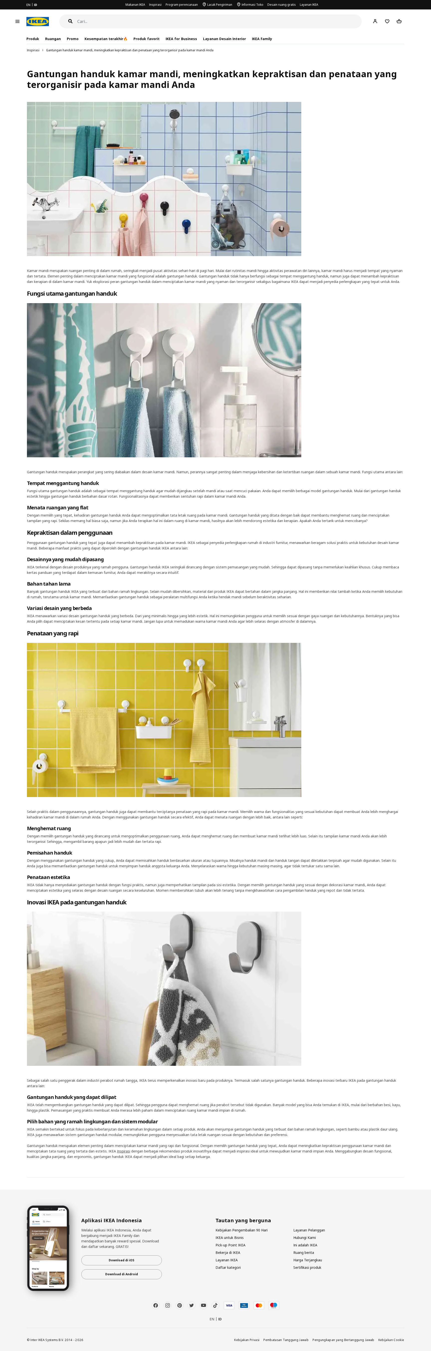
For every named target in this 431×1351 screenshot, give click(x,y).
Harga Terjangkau (307, 1260)
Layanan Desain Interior (224, 38)
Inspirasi (155, 4)
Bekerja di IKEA (228, 1252)
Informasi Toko (252, 4)
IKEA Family (262, 38)
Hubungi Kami (304, 1237)
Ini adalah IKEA (305, 1245)
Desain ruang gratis (281, 4)
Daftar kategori (228, 1267)
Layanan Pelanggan (309, 1230)
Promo (73, 38)
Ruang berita (303, 1252)
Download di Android (121, 1274)
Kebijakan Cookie (391, 1340)
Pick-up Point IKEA (230, 1245)
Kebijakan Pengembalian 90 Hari (242, 1230)
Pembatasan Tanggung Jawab (286, 1340)
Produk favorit (146, 38)
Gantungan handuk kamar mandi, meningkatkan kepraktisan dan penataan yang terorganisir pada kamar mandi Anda (130, 50)
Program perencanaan (182, 4)
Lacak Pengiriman (219, 4)
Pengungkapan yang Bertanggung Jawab (343, 1340)
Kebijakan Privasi (246, 1340)
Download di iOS (121, 1260)
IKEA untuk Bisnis (230, 1237)
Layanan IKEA (309, 4)
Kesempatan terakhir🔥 (106, 38)
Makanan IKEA (135, 4)
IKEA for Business (181, 38)
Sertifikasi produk (307, 1267)
